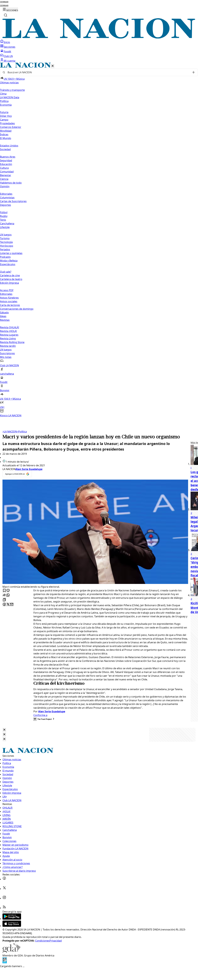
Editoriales (6, 194)
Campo (4, 119)
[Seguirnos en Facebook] (4, 879)
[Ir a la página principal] (99, 37)
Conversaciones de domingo (16, 309)
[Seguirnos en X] (4, 888)
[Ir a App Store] (11, 926)
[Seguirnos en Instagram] (4, 898)
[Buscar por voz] (193, 72)
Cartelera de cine (10, 275)
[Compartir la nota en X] (8, 604)
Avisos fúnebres (9, 297)
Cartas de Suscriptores (13, 201)
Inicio (7, 42)
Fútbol (3, 212)
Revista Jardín (8, 346)
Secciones (9, 47)
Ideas (3, 316)
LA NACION (9, 431)
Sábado (4, 312)
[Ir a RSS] (4, 908)
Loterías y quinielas (11, 253)
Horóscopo (6, 245)
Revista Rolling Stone (12, 342)
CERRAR (4, 2)
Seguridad (6, 160)
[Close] (4, 730)
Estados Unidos (9, 145)
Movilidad (5, 130)
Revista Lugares (9, 334)
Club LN (8, 56)
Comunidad (7, 171)
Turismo (5, 238)
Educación (6, 164)
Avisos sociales (8, 301)
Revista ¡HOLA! (8, 331)
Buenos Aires (7, 156)
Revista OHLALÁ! (9, 327)
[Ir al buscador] (5, 15)
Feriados (5, 249)
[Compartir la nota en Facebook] (4, 604)
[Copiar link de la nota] (4, 600)
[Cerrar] (52, 66)
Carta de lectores (10, 305)
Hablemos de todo (11, 182)
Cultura (4, 168)
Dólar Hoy (6, 116)
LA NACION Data (9, 97)
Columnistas (7, 197)
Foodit (7, 51)
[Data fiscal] (4, 962)
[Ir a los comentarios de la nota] (8, 591)
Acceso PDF (6, 290)
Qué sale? (5, 271)
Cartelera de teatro (11, 279)
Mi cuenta (9, 60)
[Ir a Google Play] (11, 918)
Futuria (4, 112)
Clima (3, 93)
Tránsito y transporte (12, 90)
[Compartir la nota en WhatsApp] (8, 595)
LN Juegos (6, 234)
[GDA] (11, 951)
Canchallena (7, 223)
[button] (99, 240)
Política (22, 431)
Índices (4, 134)
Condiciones (42, 940)
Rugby (3, 216)
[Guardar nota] (4, 591)
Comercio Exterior (10, 127)
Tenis (3, 219)
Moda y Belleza (8, 260)
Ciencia (4, 179)
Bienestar (5, 175)
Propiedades (7, 123)
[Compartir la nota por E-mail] (12, 604)
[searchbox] (98, 72)
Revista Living (8, 338)
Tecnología (6, 242)
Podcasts (5, 257)
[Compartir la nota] (4, 595)
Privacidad (56, 940)
